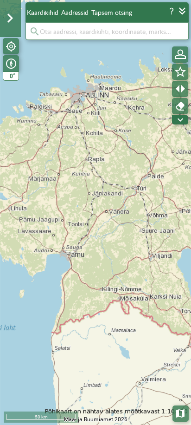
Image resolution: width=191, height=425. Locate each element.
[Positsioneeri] (11, 46)
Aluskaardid (181, 413)
